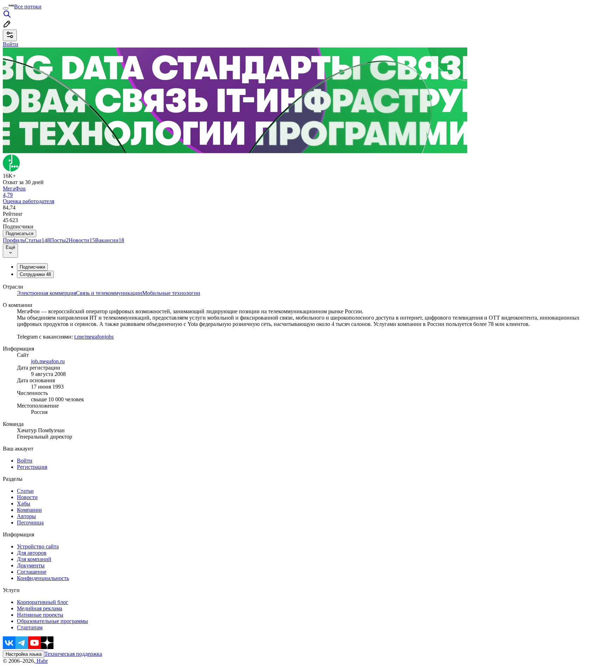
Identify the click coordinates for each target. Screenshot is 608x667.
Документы (31, 565)
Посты (59, 240)
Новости (82, 240)
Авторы (26, 516)
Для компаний (34, 559)
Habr (41, 661)
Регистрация (32, 467)
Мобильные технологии (171, 293)
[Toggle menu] (5, 8)
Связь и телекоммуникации (109, 293)
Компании (29, 510)
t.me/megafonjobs (94, 337)
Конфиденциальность (43, 578)
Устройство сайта (38, 546)
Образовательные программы (52, 621)
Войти (24, 461)
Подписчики (32, 267)
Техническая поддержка (73, 654)
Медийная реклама (39, 608)
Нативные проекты (40, 615)
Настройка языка (24, 654)
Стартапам (30, 627)
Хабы (23, 503)
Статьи (37, 240)
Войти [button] (10, 44)
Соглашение (31, 572)
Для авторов (31, 553)
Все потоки (28, 7)
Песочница (30, 523)
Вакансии (109, 240)
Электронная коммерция (46, 293)
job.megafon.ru (48, 361)
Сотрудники (35, 274)
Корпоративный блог (42, 602)
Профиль (14, 240)
